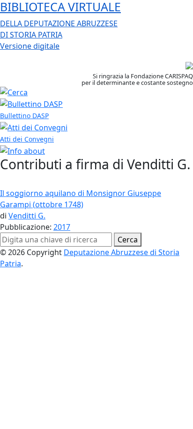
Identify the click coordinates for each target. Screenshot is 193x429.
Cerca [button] (128, 239)
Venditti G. (26, 216)
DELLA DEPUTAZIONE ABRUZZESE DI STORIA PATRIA (60, 25)
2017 (61, 227)
